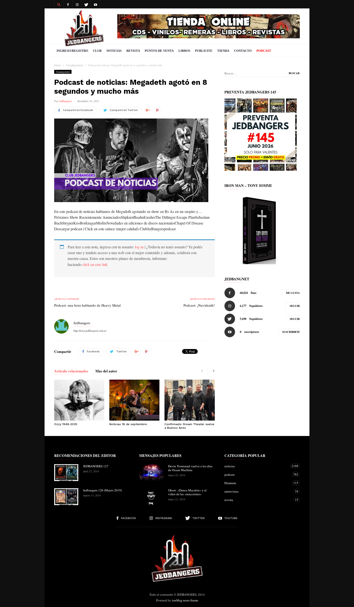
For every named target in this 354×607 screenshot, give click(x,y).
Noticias (114, 51)
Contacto (243, 51)
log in (139, 246)
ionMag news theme (185, 600)
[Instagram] (77, 4)
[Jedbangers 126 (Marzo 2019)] (66, 496)
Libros (184, 51)
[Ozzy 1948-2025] (79, 400)
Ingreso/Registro (72, 51)
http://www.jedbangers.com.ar (89, 330)
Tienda (223, 51)
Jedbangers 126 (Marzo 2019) (102, 490)
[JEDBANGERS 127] (66, 472)
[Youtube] (95, 4)
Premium (257, 483)
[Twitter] (86, 4)
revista (257, 499)
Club (97, 51)
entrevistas (257, 491)
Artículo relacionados (71, 371)
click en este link (95, 264)
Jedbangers (65, 101)
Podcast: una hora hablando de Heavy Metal (87, 305)
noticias (257, 466)
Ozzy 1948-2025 (65, 424)
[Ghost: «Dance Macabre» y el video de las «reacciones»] (151, 496)
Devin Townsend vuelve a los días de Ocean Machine (190, 468)
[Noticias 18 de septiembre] (134, 400)
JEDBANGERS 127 (95, 466)
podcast (257, 474)
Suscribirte (291, 332)
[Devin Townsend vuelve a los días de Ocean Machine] (151, 472)
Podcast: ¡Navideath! (199, 305)
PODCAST (263, 51)
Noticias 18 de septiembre (128, 424)
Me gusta (293, 293)
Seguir (295, 306)
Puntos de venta (159, 51)
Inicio (57, 65)
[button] (58, 4)
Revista (133, 51)
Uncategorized (63, 71)
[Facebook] (67, 4)
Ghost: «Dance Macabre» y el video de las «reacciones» (187, 492)
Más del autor (106, 371)
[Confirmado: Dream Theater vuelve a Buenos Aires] (189, 400)
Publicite (203, 51)
